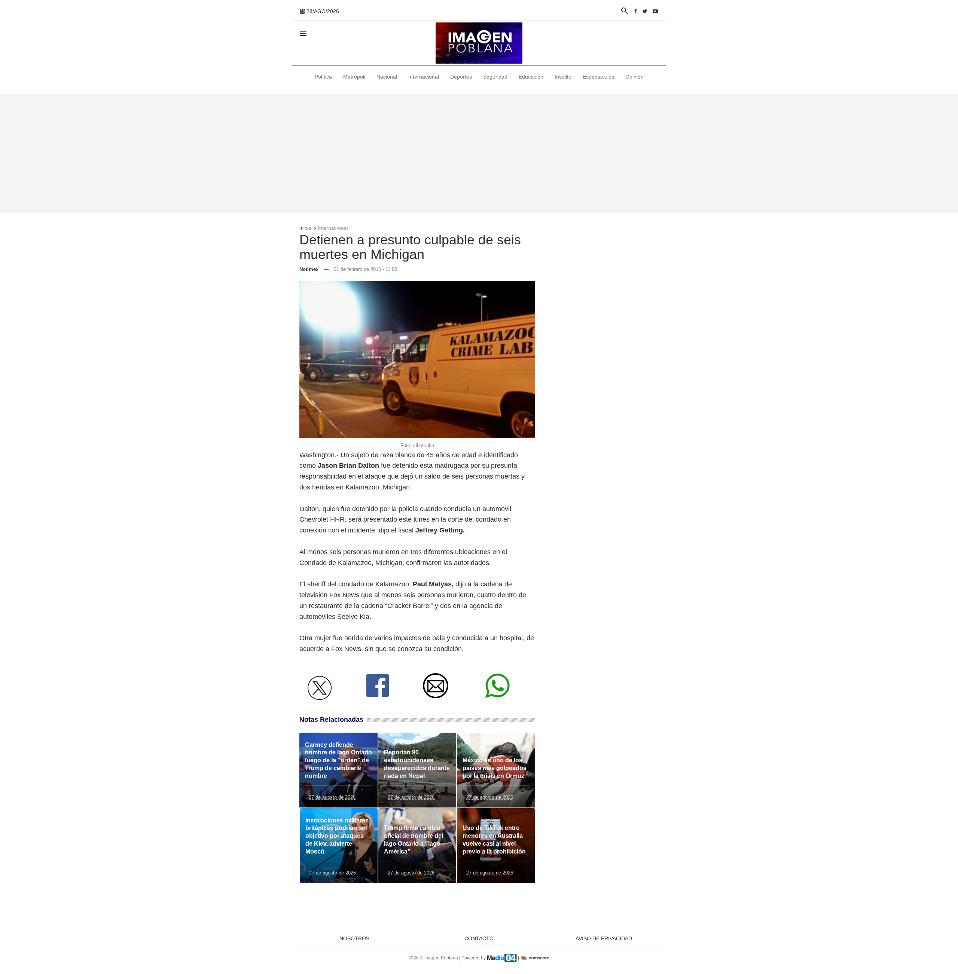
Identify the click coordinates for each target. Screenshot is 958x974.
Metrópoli (354, 77)
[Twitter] (645, 11)
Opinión (634, 77)
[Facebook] (636, 11)
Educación (531, 77)
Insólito (563, 77)
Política (323, 77)
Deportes (461, 77)
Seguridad (495, 77)
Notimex (308, 269)
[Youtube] (655, 11)
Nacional (386, 77)
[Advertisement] (479, 153)
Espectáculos (598, 77)
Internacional (423, 77)
